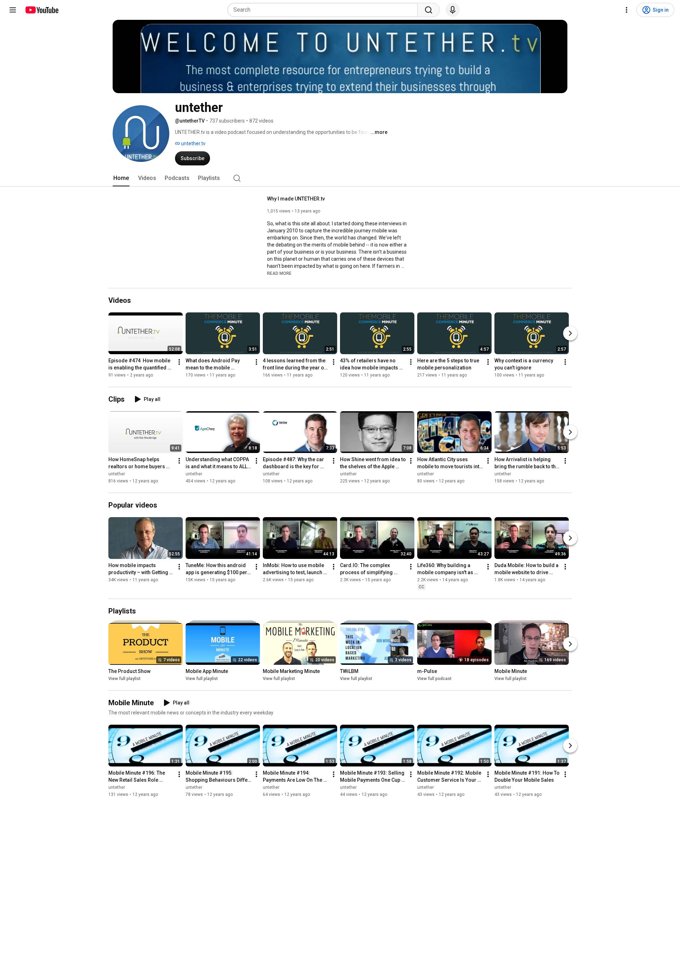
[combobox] (324, 10)
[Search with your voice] (453, 10)
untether (116, 473)
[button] (279, 273)
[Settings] (626, 10)
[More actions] (179, 362)
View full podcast (434, 678)
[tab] (121, 178)
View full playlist (124, 678)
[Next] (570, 333)
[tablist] (340, 178)
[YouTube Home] (41, 10)
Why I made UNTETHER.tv (296, 199)
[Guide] (12, 10)
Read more (279, 273)
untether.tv (192, 143)
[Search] (428, 10)
